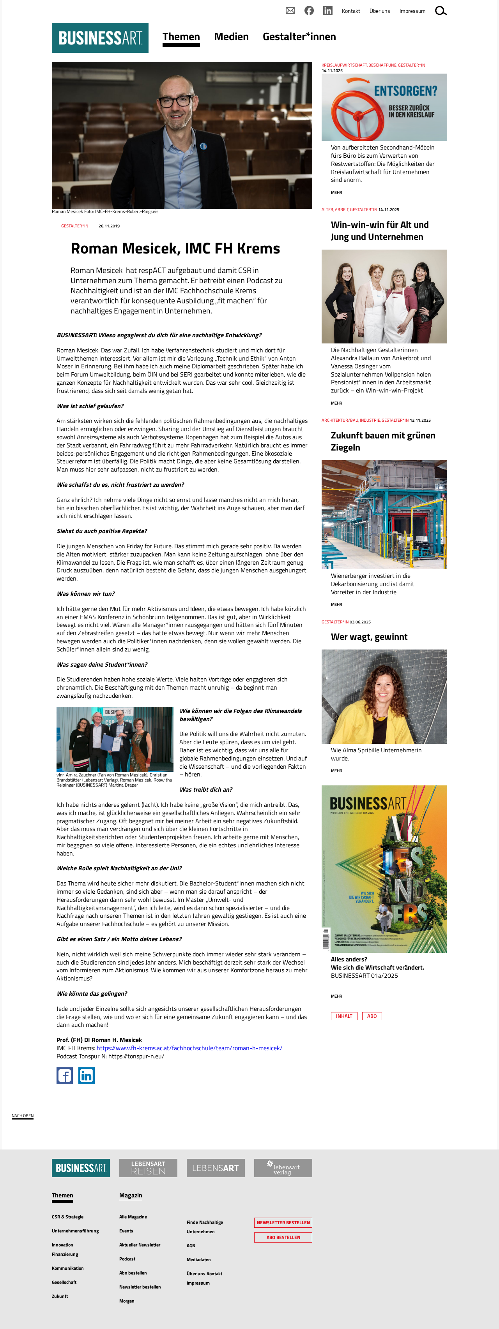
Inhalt (344, 1016)
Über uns (380, 11)
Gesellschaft (64, 1282)
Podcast (127, 1258)
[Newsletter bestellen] (290, 10)
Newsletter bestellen (140, 1286)
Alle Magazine (133, 1216)
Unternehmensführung (75, 1230)
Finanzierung (65, 1254)
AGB (191, 1245)
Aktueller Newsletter (139, 1244)
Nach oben (23, 1116)
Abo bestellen (133, 1272)
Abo (372, 1016)
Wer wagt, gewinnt (369, 636)
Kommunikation (68, 1268)
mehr (336, 192)
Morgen (126, 1300)
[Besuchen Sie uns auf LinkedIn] (328, 10)
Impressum (413, 11)
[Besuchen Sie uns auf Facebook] (309, 10)
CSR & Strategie (67, 1216)
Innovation (62, 1244)
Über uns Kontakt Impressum (204, 1278)
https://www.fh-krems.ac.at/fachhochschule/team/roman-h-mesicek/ (190, 1048)
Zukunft (60, 1296)
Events (126, 1230)
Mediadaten (199, 1259)
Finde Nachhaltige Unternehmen (205, 1226)
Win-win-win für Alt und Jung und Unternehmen (380, 230)
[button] (181, 38)
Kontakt (351, 11)
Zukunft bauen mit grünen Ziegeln (383, 441)
